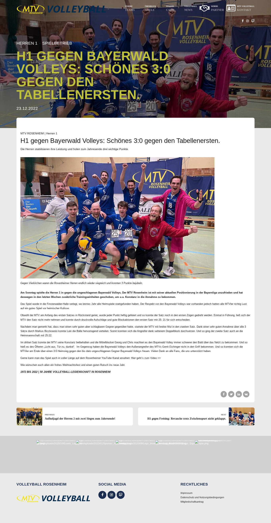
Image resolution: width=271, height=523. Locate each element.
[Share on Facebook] (224, 394)
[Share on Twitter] (231, 394)
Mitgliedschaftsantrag (192, 501)
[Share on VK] (246, 394)
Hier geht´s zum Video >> (146, 358)
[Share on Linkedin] (239, 394)
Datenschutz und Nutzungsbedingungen (202, 497)
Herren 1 (26, 43)
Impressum (186, 493)
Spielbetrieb (57, 43)
